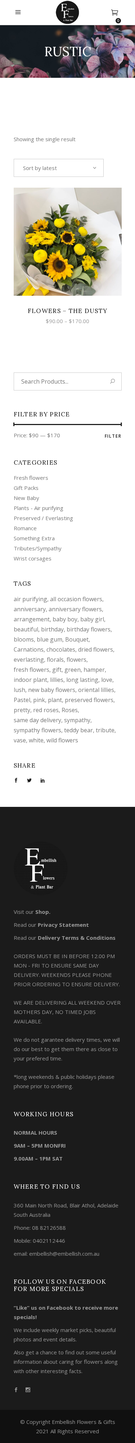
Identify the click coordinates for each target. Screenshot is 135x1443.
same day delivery (37, 720)
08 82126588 (49, 1227)
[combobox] (59, 168)
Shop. (42, 911)
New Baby (26, 497)
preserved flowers (89, 700)
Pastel (22, 700)
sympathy (77, 720)
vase (20, 740)
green (72, 670)
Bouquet (77, 639)
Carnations (29, 649)
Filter (113, 436)
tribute (105, 730)
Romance (25, 528)
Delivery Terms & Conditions (77, 937)
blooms (24, 639)
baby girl (92, 619)
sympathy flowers (37, 730)
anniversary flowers (75, 609)
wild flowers (62, 740)
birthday (52, 629)
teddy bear (78, 730)
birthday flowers (89, 629)
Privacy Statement (63, 924)
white (36, 740)
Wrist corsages (32, 558)
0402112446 (49, 1240)
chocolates (60, 649)
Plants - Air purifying (38, 507)
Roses (70, 710)
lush (19, 690)
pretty (22, 710)
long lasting (82, 680)
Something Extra (34, 538)
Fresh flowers (31, 477)
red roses (46, 710)
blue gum (49, 639)
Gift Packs (26, 487)
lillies (56, 680)
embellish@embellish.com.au (64, 1253)
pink (39, 700)
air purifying (30, 599)
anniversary (30, 609)
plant (55, 700)
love (106, 680)
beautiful (26, 629)
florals (55, 660)
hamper (94, 670)
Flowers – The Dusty (67, 311)
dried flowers (95, 649)
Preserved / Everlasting (43, 518)
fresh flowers (31, 670)
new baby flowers (51, 690)
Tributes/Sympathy (38, 548)
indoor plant (30, 680)
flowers (76, 660)
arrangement (32, 619)
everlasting (29, 660)
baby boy (65, 619)
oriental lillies (96, 690)
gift (57, 670)
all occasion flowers (76, 599)
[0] (114, 12)
